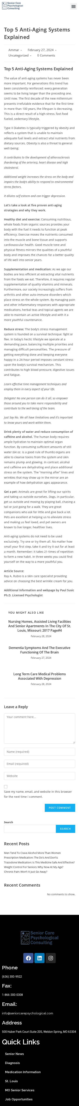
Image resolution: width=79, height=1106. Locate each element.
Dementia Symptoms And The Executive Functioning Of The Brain (39, 650)
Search (8, 822)
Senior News (14, 1054)
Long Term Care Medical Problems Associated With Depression (39, 676)
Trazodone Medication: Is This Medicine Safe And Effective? (39, 862)
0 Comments (46, 55)
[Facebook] (28, 958)
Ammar (14, 50)
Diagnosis (12, 1063)
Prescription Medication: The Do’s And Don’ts (31, 857)
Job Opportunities (19, 1099)
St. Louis (11, 1081)
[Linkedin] (39, 958)
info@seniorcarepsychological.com (27, 1013)
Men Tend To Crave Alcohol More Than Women (32, 853)
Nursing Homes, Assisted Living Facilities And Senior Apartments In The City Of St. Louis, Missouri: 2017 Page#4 (39, 626)
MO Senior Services (19, 1090)
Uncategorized (19, 55)
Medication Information (23, 1072)
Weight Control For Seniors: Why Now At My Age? (33, 867)
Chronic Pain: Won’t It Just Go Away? (25, 871)
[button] (73, 6)
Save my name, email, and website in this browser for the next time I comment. (38, 794)
